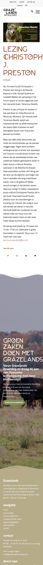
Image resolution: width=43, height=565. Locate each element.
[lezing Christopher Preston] (21, 32)
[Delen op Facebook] (7, 255)
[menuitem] (13, 1)
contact (19, 5)
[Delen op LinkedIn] (26, 255)
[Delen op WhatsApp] (17, 255)
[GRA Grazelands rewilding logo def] (17, 12)
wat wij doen (8, 513)
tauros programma (10, 516)
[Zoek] (31, 12)
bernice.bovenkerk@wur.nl (15, 240)
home (5, 510)
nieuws (7, 80)
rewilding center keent (12, 519)
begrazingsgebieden (11, 522)
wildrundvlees (9, 525)
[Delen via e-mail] (35, 255)
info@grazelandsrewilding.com (15, 554)
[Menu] (36, 12)
